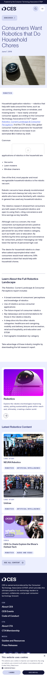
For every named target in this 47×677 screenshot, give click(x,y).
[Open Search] (35, 8)
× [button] (44, 656)
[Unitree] (23, 493)
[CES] (9, 9)
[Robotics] (23, 393)
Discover (8, 18)
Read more (15, 665)
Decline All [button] (33, 672)
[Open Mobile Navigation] (42, 8)
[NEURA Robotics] (23, 452)
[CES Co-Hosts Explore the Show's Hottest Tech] (23, 535)
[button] (23, 668)
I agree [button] (11, 672)
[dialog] (23, 665)
